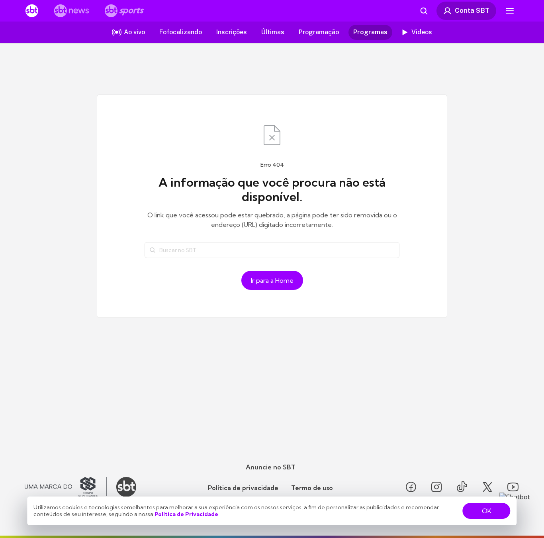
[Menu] (510, 11)
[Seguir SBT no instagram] (436, 487)
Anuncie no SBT (270, 467)
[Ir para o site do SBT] (126, 487)
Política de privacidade (243, 488)
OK (486, 511)
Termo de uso (312, 488)
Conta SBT (472, 10)
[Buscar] (152, 250)
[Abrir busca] (424, 11)
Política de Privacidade (186, 514)
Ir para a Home (272, 280)
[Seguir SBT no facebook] (411, 487)
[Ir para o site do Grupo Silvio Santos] (66, 487)
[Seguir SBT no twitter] (487, 487)
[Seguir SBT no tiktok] (462, 487)
